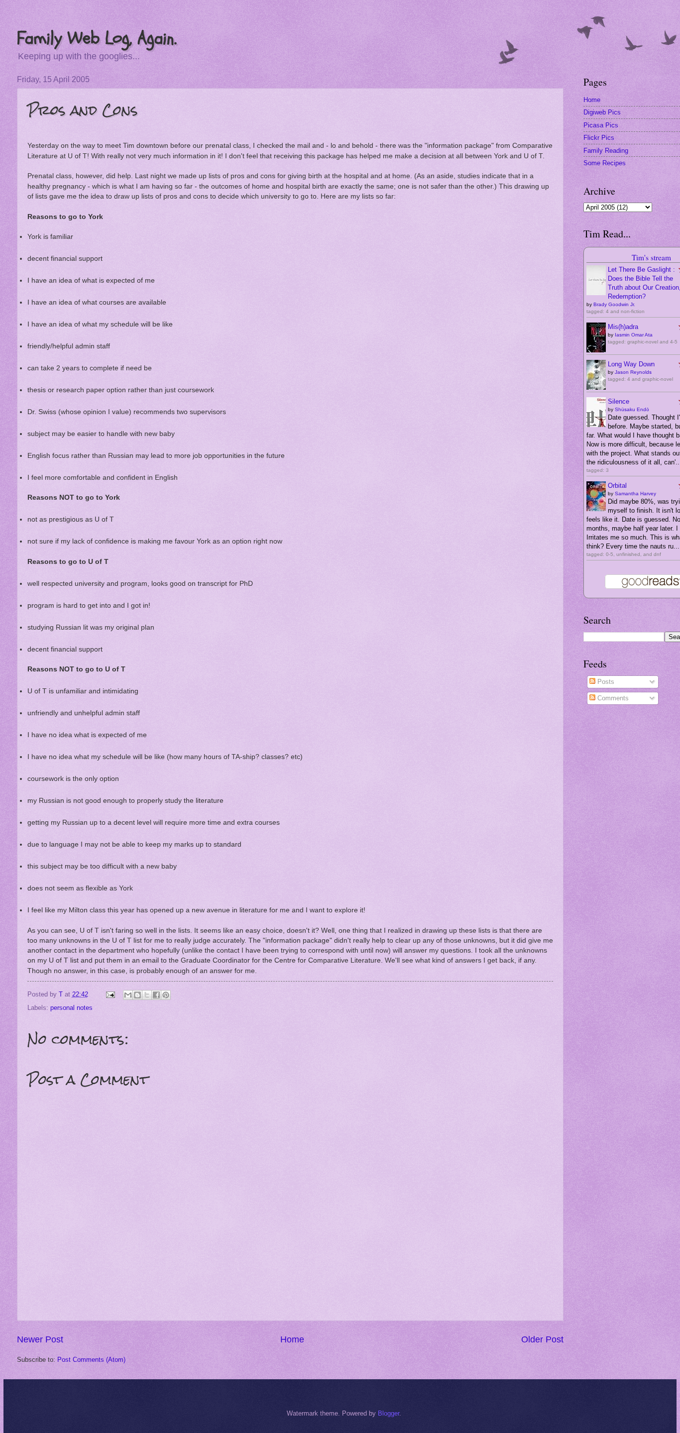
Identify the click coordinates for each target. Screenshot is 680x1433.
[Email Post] (109, 994)
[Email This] (128, 995)
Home (292, 1339)
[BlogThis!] (137, 995)
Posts (604, 681)
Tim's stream (651, 257)
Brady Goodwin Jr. (614, 304)
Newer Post (40, 1339)
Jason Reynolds (633, 372)
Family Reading (605, 150)
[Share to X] (147, 995)
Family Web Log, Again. (97, 38)
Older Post (542, 1339)
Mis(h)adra (623, 327)
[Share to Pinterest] (166, 995)
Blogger (388, 1413)
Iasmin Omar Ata (634, 334)
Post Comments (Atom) (91, 1359)
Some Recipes (604, 163)
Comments (612, 698)
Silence (618, 401)
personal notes (71, 1007)
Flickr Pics (598, 137)
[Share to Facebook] (156, 995)
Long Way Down (631, 364)
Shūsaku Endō (632, 409)
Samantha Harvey (635, 493)
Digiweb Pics (602, 112)
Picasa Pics (600, 125)
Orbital (617, 485)
